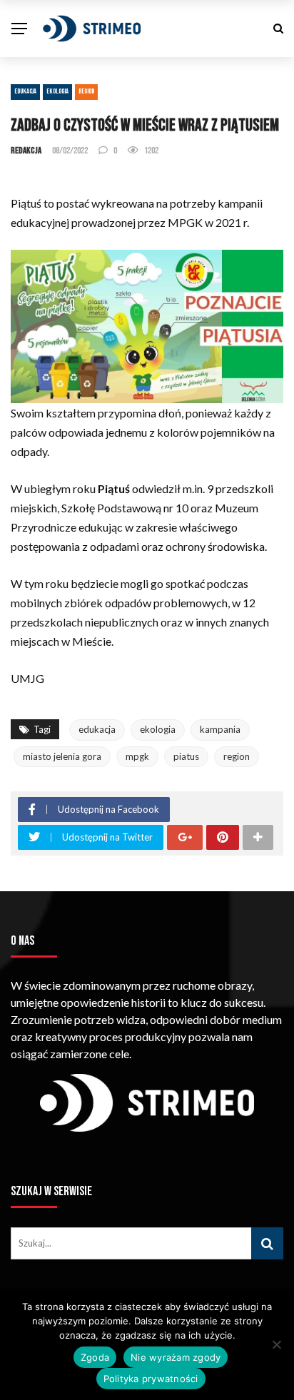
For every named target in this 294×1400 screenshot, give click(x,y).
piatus (186, 756)
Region (86, 91)
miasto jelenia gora (62, 756)
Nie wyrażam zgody (175, 1357)
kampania (220, 729)
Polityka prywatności (150, 1378)
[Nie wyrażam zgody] (276, 1344)
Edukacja (25, 91)
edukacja (97, 729)
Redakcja (26, 150)
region (236, 756)
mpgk (137, 756)
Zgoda (95, 1357)
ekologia (158, 729)
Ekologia (57, 91)
